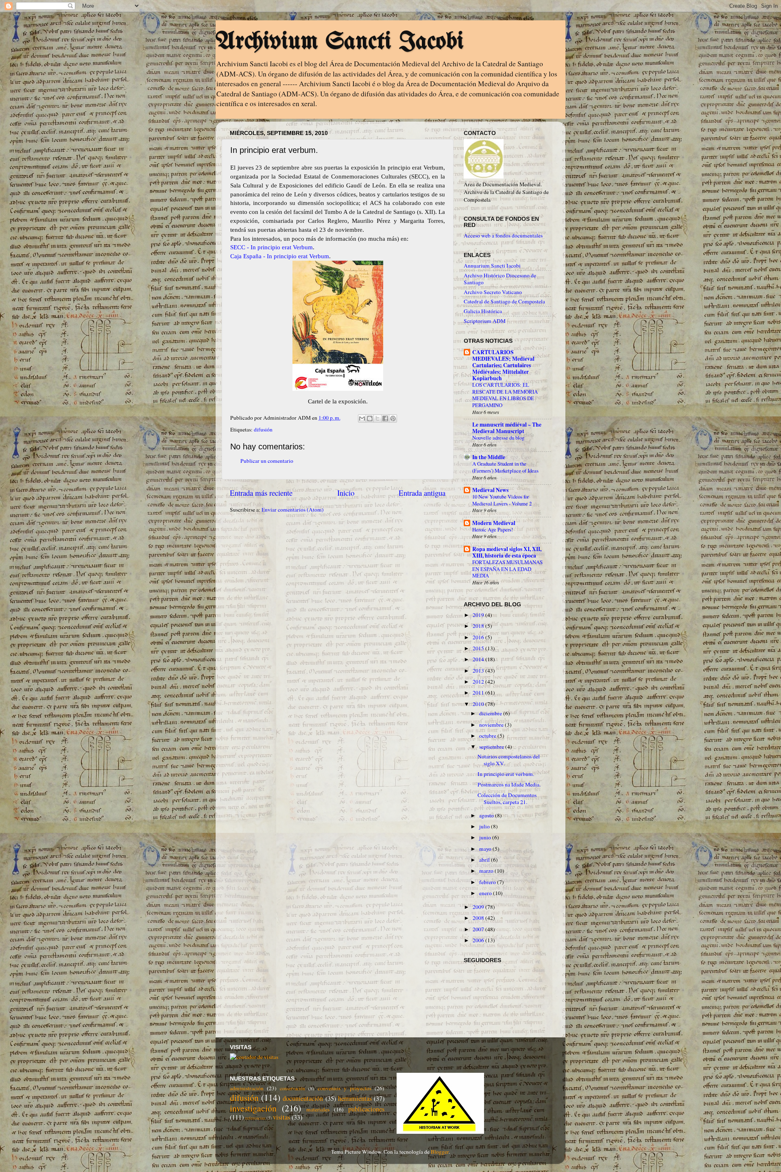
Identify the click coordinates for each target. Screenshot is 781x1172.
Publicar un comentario (266, 460)
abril (485, 859)
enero (486, 893)
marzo (487, 870)
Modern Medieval (493, 523)
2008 (479, 917)
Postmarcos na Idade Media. (509, 784)
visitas (281, 1117)
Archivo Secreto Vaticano (493, 292)
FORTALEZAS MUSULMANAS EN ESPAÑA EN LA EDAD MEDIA (507, 568)
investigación (253, 1108)
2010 (479, 704)
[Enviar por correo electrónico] (362, 418)
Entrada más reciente (261, 493)
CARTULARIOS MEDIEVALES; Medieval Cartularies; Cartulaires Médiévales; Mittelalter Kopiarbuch (503, 365)
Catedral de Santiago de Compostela (504, 301)
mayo (486, 848)
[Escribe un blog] (370, 418)
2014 (479, 659)
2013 (479, 670)
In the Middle (488, 457)
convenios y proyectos (344, 1088)
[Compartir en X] (377, 418)
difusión (263, 429)
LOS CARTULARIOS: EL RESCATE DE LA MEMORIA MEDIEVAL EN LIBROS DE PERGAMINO (505, 395)
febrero (488, 882)
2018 (479, 626)
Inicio (345, 493)
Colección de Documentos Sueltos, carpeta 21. (507, 798)
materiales (317, 1109)
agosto (487, 815)
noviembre (492, 724)
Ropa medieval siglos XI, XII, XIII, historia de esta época (506, 552)
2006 (479, 940)
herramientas (355, 1098)
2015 (479, 648)
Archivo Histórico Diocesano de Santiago (500, 278)
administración (247, 1088)
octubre (488, 735)
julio (485, 826)
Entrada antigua (422, 493)
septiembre (492, 746)
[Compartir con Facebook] (385, 418)
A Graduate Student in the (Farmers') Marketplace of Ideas (505, 467)
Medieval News (490, 490)
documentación (303, 1098)
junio (485, 837)
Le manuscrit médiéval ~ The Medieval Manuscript (506, 427)
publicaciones (366, 1108)
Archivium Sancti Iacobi (340, 41)
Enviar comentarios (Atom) (293, 509)
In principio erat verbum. (506, 774)
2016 (479, 637)
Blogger (440, 1151)
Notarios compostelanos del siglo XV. (509, 760)
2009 (479, 907)
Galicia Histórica (483, 311)
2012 (479, 681)
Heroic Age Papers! (492, 529)
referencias (255, 1118)
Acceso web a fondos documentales (503, 235)
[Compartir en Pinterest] (393, 418)
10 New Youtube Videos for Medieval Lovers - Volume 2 (502, 500)
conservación (292, 1088)
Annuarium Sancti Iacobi (492, 265)
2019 (479, 615)
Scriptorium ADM (485, 321)
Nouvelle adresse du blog (498, 437)
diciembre (491, 713)
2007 (479, 929)
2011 (479, 692)
